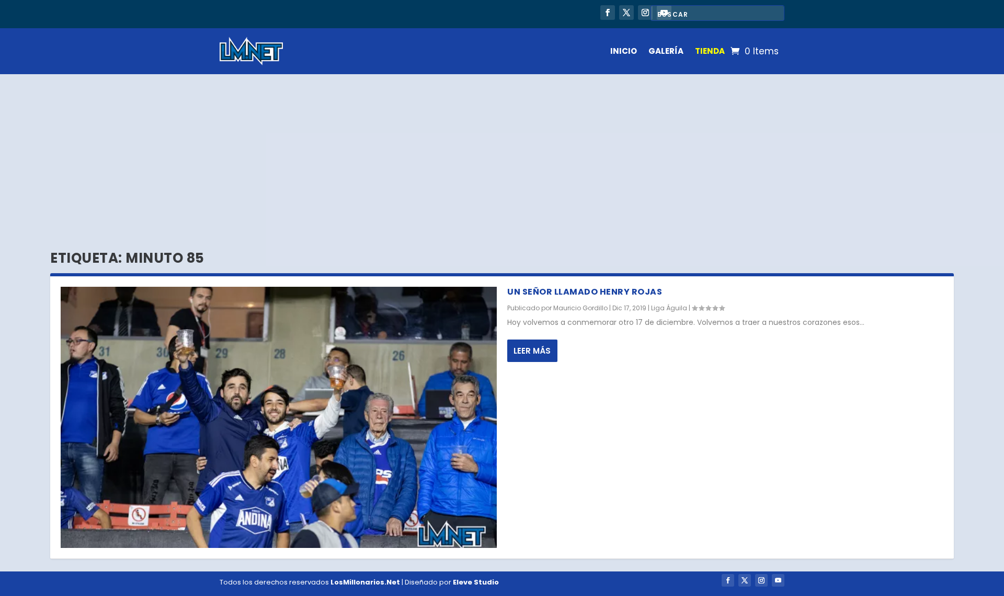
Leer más (532, 350)
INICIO (623, 50)
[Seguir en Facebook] (607, 12)
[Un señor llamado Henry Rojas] (279, 417)
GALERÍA (665, 50)
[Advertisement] (502, 152)
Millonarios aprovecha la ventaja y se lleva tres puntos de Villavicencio (369, 13)
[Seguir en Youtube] (778, 580)
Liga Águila (669, 307)
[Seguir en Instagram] (645, 12)
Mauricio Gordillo (580, 307)
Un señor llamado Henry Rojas (584, 292)
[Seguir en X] (626, 12)
